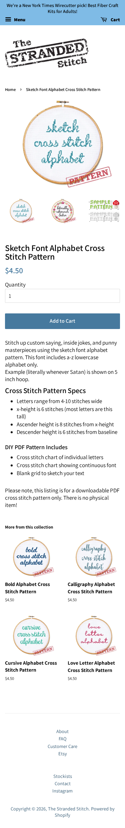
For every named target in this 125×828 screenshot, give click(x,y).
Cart (115, 20)
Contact (63, 783)
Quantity (15, 284)
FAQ (63, 738)
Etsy (62, 753)
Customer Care (62, 746)
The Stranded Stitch (68, 808)
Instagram (62, 790)
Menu (19, 20)
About (62, 731)
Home (10, 89)
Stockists (62, 776)
